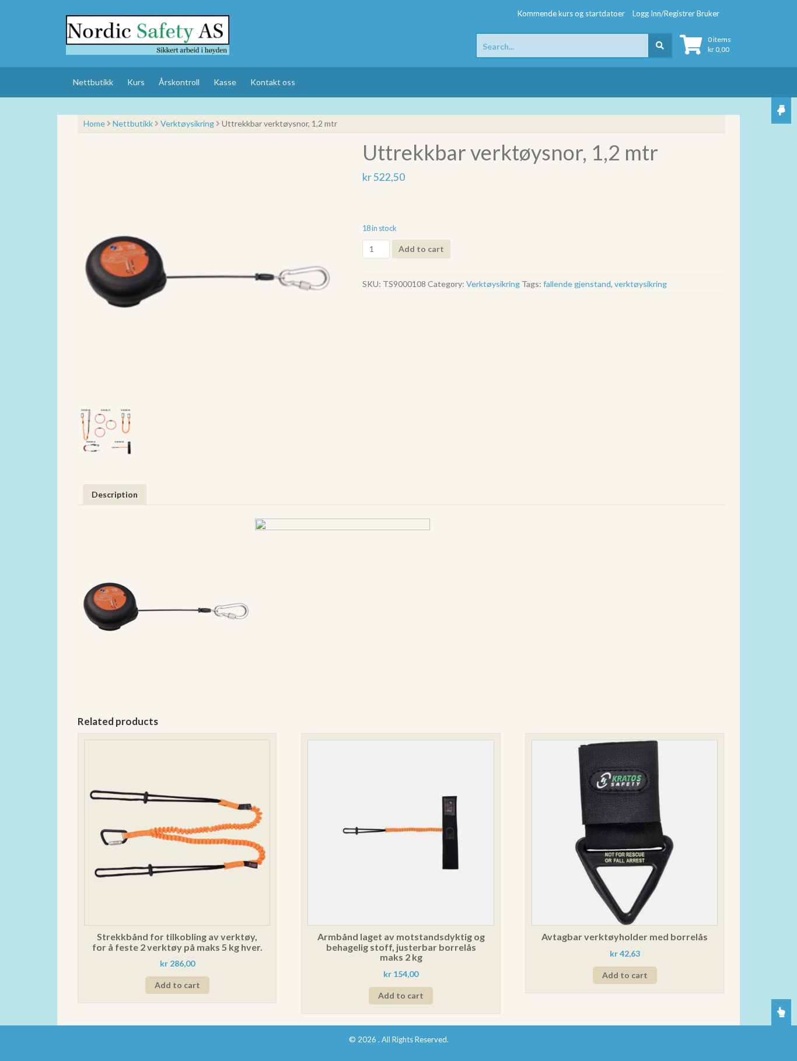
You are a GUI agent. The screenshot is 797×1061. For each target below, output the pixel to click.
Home (94, 123)
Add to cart (421, 249)
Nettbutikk (93, 82)
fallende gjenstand (577, 284)
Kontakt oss (272, 82)
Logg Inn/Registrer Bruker (675, 13)
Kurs (136, 82)
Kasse (225, 82)
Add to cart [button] (177, 985)
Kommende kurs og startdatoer (571, 13)
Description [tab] (115, 494)
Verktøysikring (187, 123)
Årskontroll (179, 82)
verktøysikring (640, 284)
